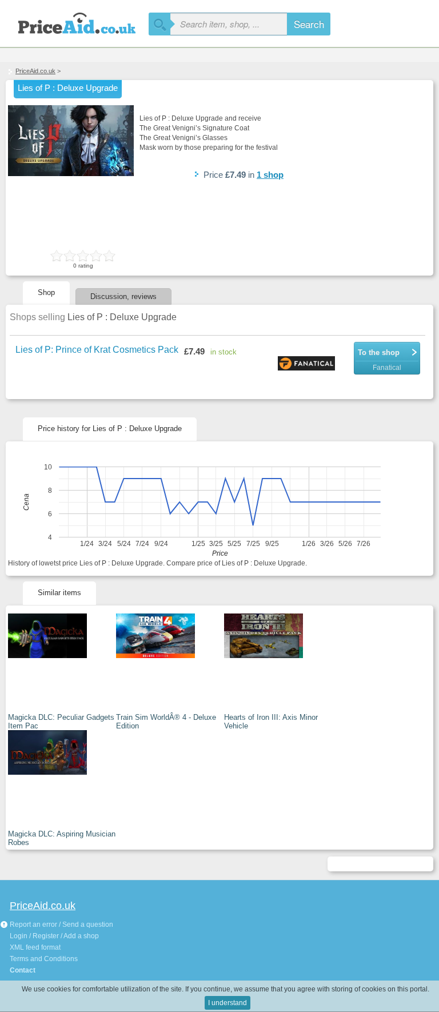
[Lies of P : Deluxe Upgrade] (71, 174)
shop (270, 175)
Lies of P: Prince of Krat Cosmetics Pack (96, 349)
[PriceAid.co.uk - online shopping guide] (74, 21)
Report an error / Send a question (60, 925)
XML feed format (35, 947)
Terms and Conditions (44, 959)
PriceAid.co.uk (35, 70)
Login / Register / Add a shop (54, 936)
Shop (46, 292)
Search (309, 24)
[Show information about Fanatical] (308, 364)
